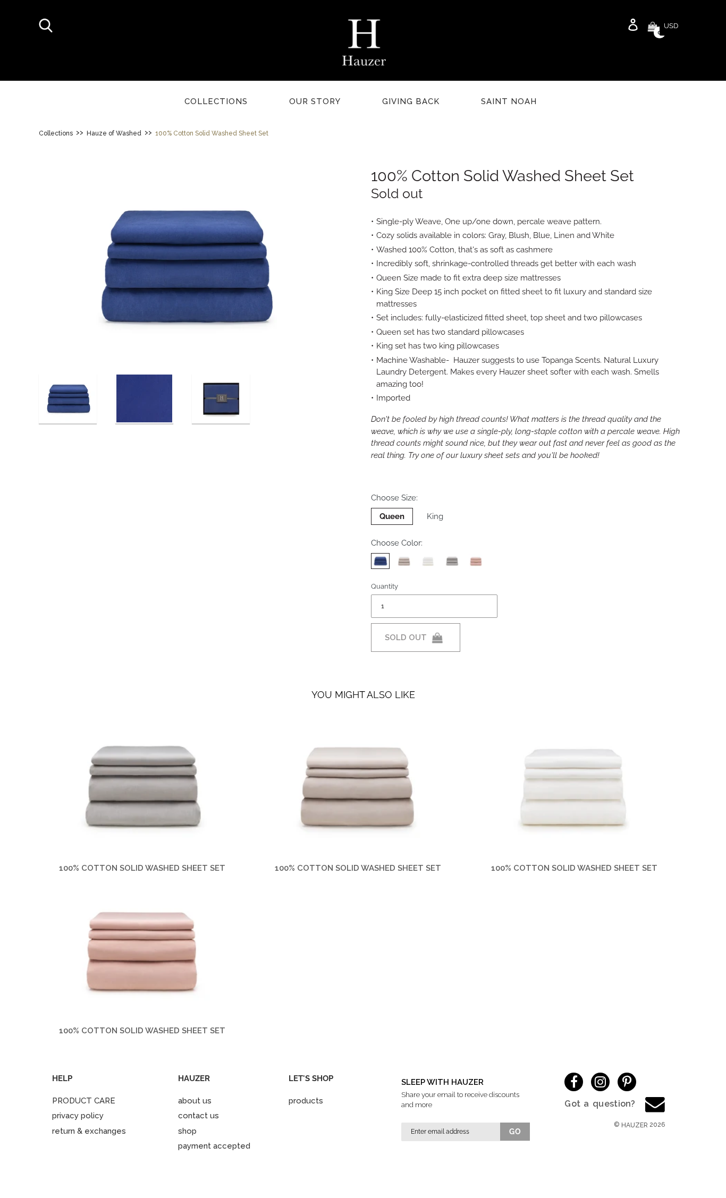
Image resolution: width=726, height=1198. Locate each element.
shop (187, 1131)
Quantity (384, 586)
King (435, 516)
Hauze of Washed (114, 133)
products (306, 1101)
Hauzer (634, 1125)
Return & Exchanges (89, 1131)
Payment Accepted (214, 1146)
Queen (391, 516)
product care (83, 1101)
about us (195, 1101)
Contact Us (198, 1115)
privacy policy (78, 1115)
